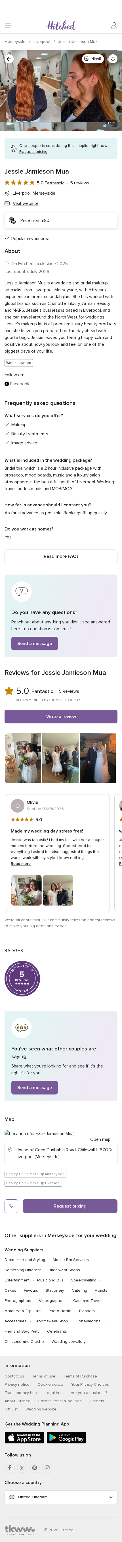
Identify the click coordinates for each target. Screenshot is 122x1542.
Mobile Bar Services (71, 1259)
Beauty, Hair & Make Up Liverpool (33, 1183)
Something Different (23, 1270)
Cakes (10, 1290)
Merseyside (16, 41)
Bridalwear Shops (64, 1270)
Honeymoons (88, 1321)
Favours (31, 1290)
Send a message (34, 643)
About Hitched (17, 1401)
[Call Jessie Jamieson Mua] (11, 1206)
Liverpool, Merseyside (34, 193)
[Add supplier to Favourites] (112, 58)
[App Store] (24, 1442)
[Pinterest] (35, 1468)
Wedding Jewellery (69, 1341)
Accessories (16, 1321)
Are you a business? (89, 1392)
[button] (61, 616)
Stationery (55, 1290)
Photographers (18, 1300)
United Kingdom (32, 1497)
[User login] (114, 26)
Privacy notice (17, 1384)
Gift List (11, 1409)
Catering (79, 1290)
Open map (100, 1139)
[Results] (9, 58)
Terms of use (44, 1376)
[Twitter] (22, 1468)
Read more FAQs (61, 556)
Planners (87, 1310)
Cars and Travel (87, 1300)
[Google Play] (66, 1442)
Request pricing (70, 1206)
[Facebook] (10, 1468)
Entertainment (17, 1280)
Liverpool (42, 41)
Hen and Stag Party (22, 1331)
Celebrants (57, 1331)
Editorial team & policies (60, 1401)
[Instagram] (47, 1468)
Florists (101, 1290)
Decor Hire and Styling (25, 1259)
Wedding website (41, 1409)
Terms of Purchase (80, 1376)
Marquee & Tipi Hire (23, 1310)
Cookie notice (50, 1384)
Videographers (52, 1300)
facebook (20, 384)
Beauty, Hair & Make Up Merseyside (35, 1174)
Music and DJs (50, 1280)
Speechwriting (83, 1280)
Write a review (61, 716)
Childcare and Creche (24, 1341)
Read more (21, 863)
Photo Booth (60, 1310)
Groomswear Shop (51, 1321)
